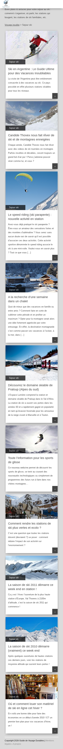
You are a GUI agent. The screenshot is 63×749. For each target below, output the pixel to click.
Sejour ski (14, 62)
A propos (17, 744)
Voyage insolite (12, 25)
